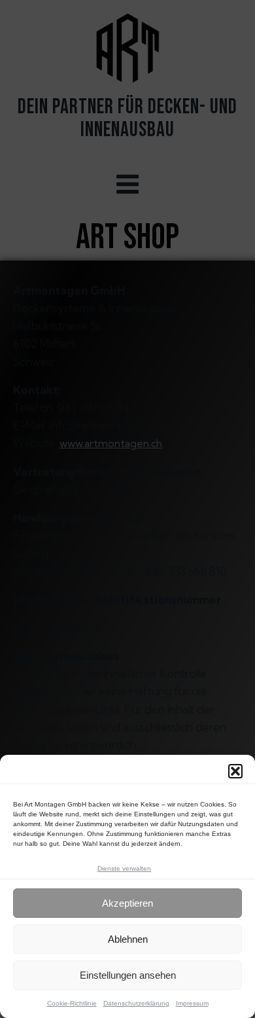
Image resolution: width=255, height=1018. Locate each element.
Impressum (192, 1003)
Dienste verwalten (124, 868)
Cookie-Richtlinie (72, 1003)
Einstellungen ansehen (128, 975)
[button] (235, 771)
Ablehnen (128, 939)
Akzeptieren (127, 903)
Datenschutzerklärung (136, 1003)
